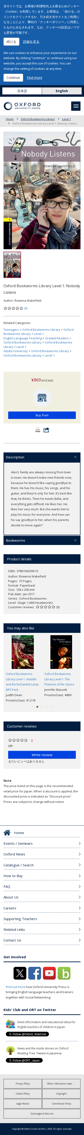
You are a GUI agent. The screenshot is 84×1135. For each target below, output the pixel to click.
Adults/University (16, 351)
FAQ (7, 886)
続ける (11, 41)
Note (7, 780)
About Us (11, 897)
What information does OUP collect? (63, 1083)
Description (15, 457)
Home (10, 119)
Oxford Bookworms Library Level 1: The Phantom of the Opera (59, 679)
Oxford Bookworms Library (38, 119)
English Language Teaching (23, 338)
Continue (13, 77)
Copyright (61, 1093)
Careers (10, 908)
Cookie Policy (23, 1093)
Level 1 (66, 119)
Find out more (15, 987)
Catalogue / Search (19, 865)
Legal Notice (22, 1103)
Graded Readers (57, 338)
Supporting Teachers (20, 918)
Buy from (42, 415)
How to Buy (13, 875)
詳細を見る (31, 41)
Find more (34, 77)
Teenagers (11, 329)
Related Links (14, 929)
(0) (25, 308)
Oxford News (14, 854)
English (62, 91)
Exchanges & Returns (42, 1113)
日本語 (22, 91)
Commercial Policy (61, 1103)
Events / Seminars (18, 843)
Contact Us (12, 940)
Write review (42, 754)
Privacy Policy (23, 1083)
